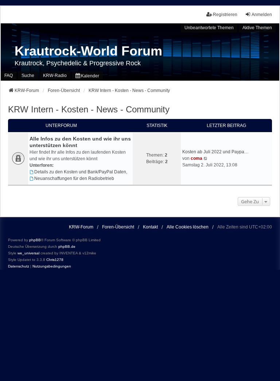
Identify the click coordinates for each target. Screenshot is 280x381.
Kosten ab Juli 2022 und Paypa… (215, 151)
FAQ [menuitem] (8, 75)
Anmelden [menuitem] (262, 14)
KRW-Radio (55, 75)
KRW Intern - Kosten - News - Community (89, 109)
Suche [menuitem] (28, 75)
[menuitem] (87, 76)
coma (196, 158)
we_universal (28, 253)
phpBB (35, 240)
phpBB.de (66, 247)
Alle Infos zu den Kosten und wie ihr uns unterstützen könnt (80, 142)
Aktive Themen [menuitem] (257, 27)
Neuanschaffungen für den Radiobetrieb (74, 178)
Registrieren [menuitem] (225, 14)
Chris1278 (54, 260)
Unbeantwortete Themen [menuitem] (209, 27)
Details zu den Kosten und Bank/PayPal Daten (80, 171)
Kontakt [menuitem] (150, 227)
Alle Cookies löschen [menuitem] (188, 227)
